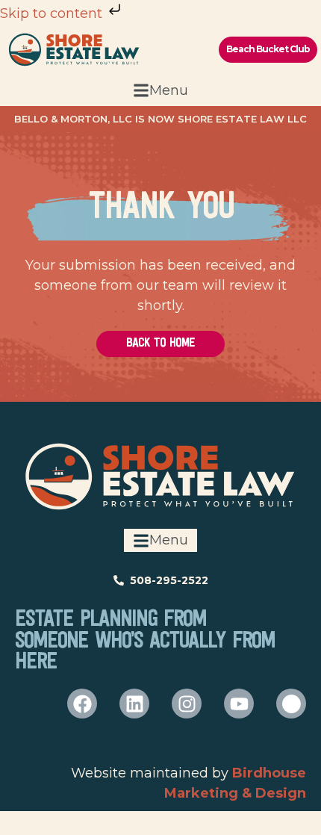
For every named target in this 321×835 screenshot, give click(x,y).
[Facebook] (82, 703)
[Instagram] (187, 703)
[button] (160, 90)
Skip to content (53, 13)
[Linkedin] (134, 703)
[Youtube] (239, 703)
